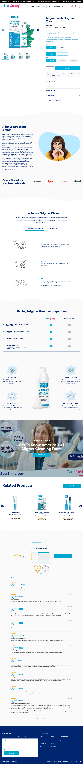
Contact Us (52, 736)
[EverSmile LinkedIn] (80, 761)
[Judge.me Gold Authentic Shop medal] (37, 568)
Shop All (72, 486)
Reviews (36, 541)
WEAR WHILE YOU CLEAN (34, 228)
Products (9, 12)
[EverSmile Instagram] (76, 761)
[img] (13, 582)
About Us (42, 740)
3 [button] (42, 718)
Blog (41, 746)
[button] (49, 28)
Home (3, 12)
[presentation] (38, 30)
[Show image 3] (20, 56)
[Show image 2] (13, 56)
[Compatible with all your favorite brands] (37, 181)
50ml (62, 47)
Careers (52, 743)
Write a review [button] (63, 556)
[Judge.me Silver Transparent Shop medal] (45, 568)
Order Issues (53, 746)
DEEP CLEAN (53, 228)
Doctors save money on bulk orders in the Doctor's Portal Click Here (63, 74)
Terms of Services (57, 761)
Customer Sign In (65, 736)
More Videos (41, 454)
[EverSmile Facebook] (71, 761)
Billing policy (65, 761)
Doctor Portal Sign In (66, 740)
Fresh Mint (51, 60)
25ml (51, 47)
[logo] (11, 6)
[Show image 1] (5, 56)
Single (51, 54)
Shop (41, 736)
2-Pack (62, 54)
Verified (41, 573)
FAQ (48, 541)
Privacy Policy (50, 761)
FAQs (51, 740)
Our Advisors (43, 743)
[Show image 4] (28, 56)
